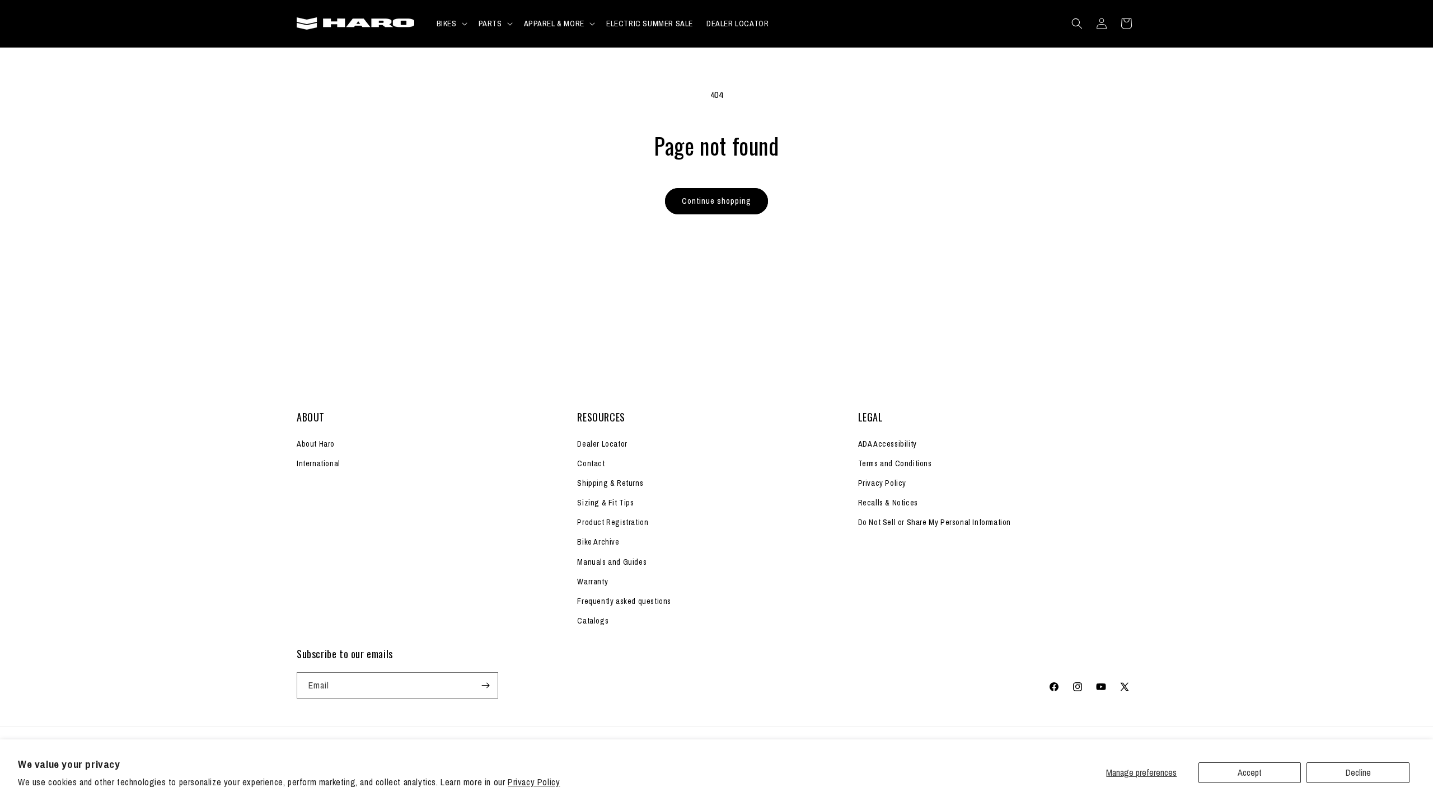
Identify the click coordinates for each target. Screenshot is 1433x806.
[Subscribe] (485, 685)
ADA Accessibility (887, 444)
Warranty (592, 582)
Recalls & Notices (888, 503)
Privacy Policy (534, 782)
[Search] (1077, 23)
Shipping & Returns (610, 483)
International (318, 463)
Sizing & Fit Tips (605, 503)
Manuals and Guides (612, 562)
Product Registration (612, 522)
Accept (1250, 772)
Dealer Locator (602, 444)
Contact (591, 463)
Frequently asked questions (624, 601)
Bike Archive (598, 542)
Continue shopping (716, 201)
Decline (1358, 772)
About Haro (316, 444)
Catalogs (592, 621)
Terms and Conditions (895, 463)
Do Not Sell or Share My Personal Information (934, 522)
